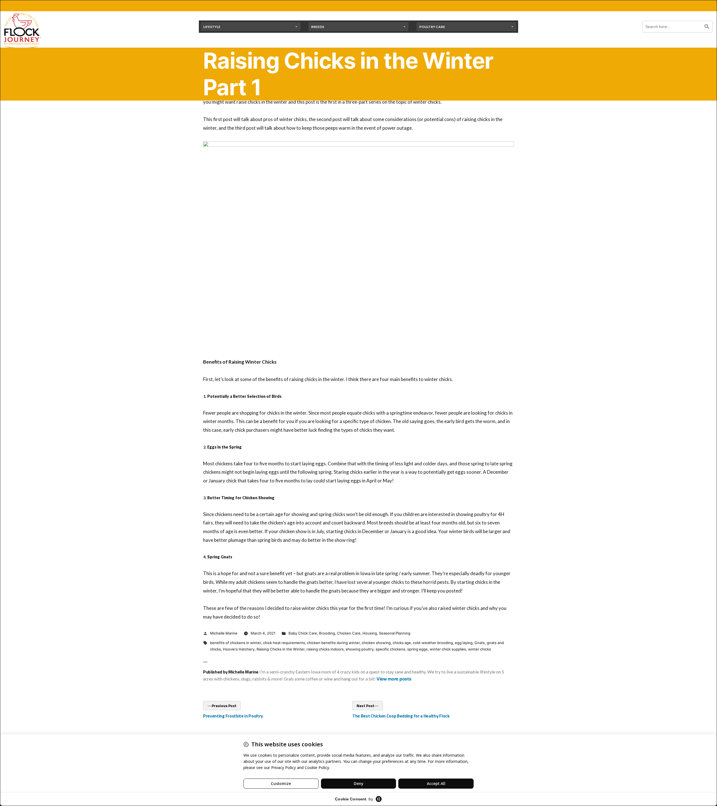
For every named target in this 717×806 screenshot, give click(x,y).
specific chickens (390, 649)
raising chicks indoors (325, 649)
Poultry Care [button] (432, 27)
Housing (369, 633)
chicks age (402, 642)
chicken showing (376, 642)
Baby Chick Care (302, 633)
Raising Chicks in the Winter (280, 649)
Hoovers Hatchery (239, 649)
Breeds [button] (317, 27)
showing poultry (360, 649)
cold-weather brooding (433, 642)
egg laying (463, 642)
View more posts (393, 679)
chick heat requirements (284, 642)
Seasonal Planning (394, 633)
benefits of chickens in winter (235, 642)
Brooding (327, 633)
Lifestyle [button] (211, 27)
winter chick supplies (448, 649)
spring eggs (417, 649)
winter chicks (479, 649)
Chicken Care (348, 633)
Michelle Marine (224, 633)
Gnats (479, 642)
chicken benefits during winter (333, 642)
